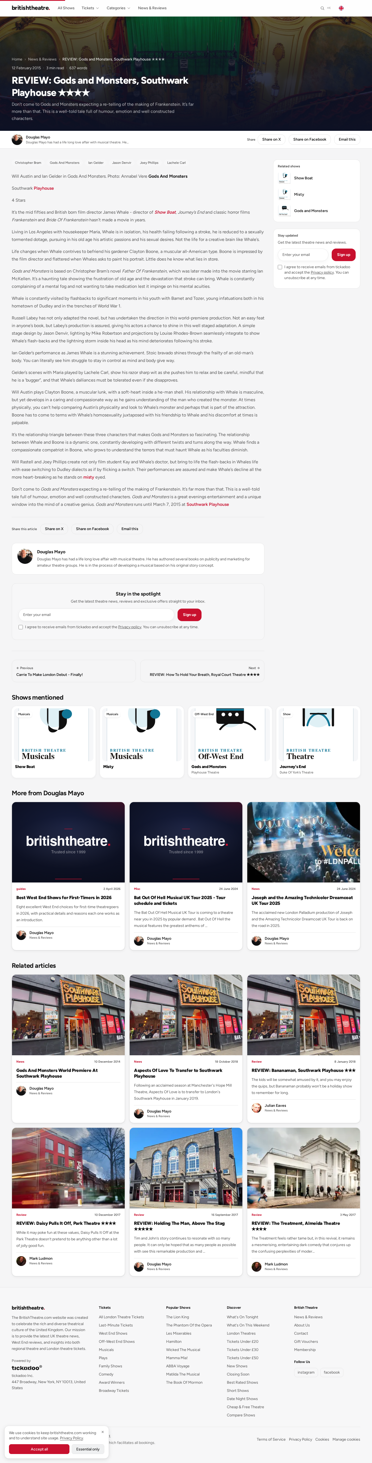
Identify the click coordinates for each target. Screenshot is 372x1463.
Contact (301, 1333)
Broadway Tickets (114, 1390)
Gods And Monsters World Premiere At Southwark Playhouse (56, 1073)
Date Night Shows (242, 1398)
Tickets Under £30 (242, 1349)
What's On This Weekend (248, 1325)
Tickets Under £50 (242, 1358)
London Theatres (241, 1333)
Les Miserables (178, 1333)
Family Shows (110, 1366)
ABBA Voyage (178, 1366)
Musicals (24, 714)
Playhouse (44, 188)
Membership (305, 1349)
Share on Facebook (309, 139)
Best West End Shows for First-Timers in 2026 (63, 897)
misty (88, 477)
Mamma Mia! (177, 1358)
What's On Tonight (242, 1317)
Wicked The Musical (183, 1349)
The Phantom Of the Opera (189, 1325)
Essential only (88, 1449)
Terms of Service (271, 1439)
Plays (103, 1358)
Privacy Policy (300, 1439)
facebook (332, 1372)
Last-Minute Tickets (116, 1325)
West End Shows (113, 1333)
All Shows (66, 8)
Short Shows (238, 1390)
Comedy (106, 1374)
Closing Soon (238, 1374)
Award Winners (112, 1382)
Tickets (88, 8)
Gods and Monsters (208, 766)
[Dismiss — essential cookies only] (102, 1432)
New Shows (237, 1366)
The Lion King (177, 1317)
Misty (108, 766)
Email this (347, 139)
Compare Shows (241, 1415)
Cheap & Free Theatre (245, 1407)
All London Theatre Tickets (121, 1317)
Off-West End (204, 714)
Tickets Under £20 (242, 1341)
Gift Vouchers (306, 1341)
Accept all (39, 1449)
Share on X (271, 139)
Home (17, 59)
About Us (302, 1325)
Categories (116, 8)
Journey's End (293, 766)
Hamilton (174, 1341)
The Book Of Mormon (184, 1382)
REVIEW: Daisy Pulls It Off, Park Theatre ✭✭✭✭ (66, 1223)
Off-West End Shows (117, 1341)
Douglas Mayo (51, 551)
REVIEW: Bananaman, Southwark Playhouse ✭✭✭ (304, 1070)
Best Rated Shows (242, 1382)
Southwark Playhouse (208, 504)
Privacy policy (129, 627)
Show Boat (165, 212)
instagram (306, 1372)
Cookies (322, 1439)
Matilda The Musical (183, 1374)
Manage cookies (346, 1439)
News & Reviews (152, 8)
